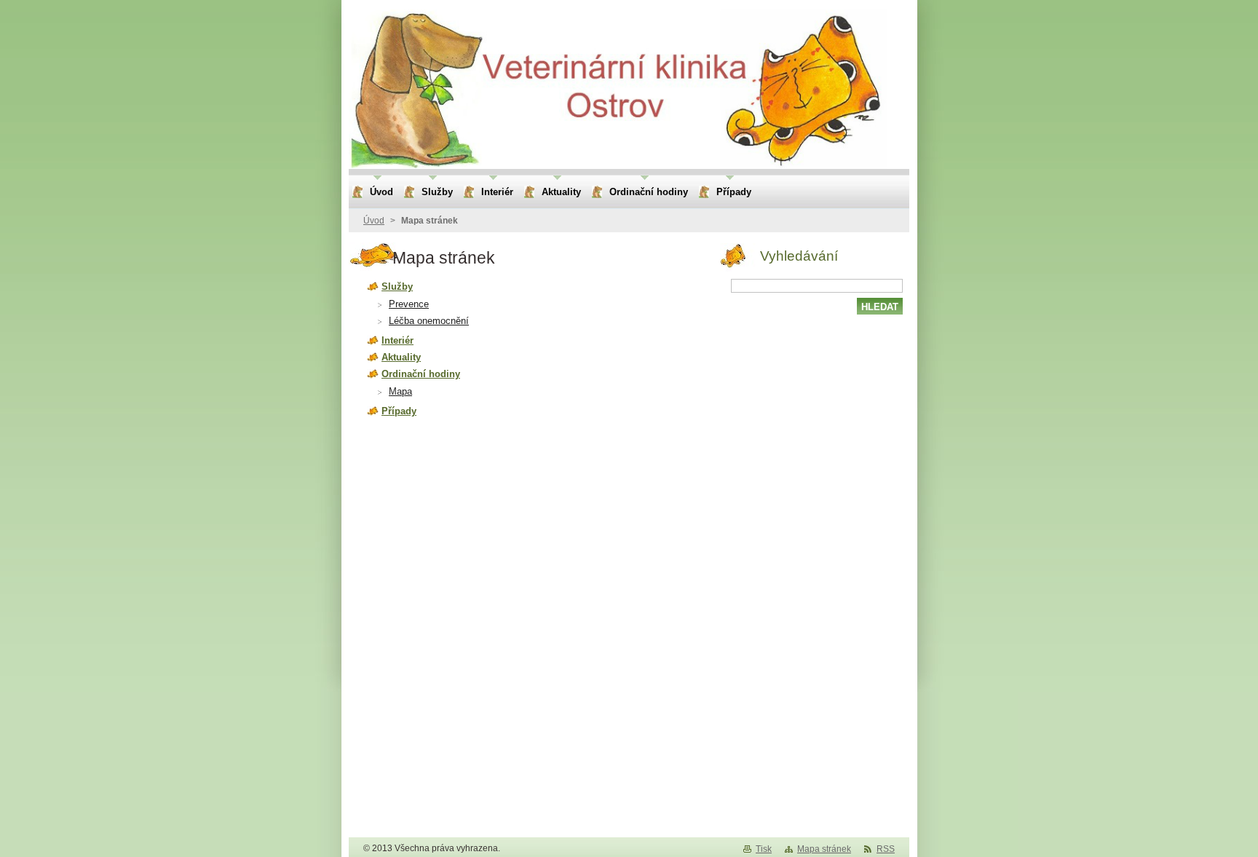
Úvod (373, 220)
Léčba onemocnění (429, 320)
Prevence (409, 304)
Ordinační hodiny (420, 373)
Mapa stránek (824, 849)
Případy (398, 411)
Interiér (397, 340)
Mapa (400, 391)
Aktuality (401, 357)
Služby (397, 286)
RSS (886, 849)
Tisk (764, 849)
